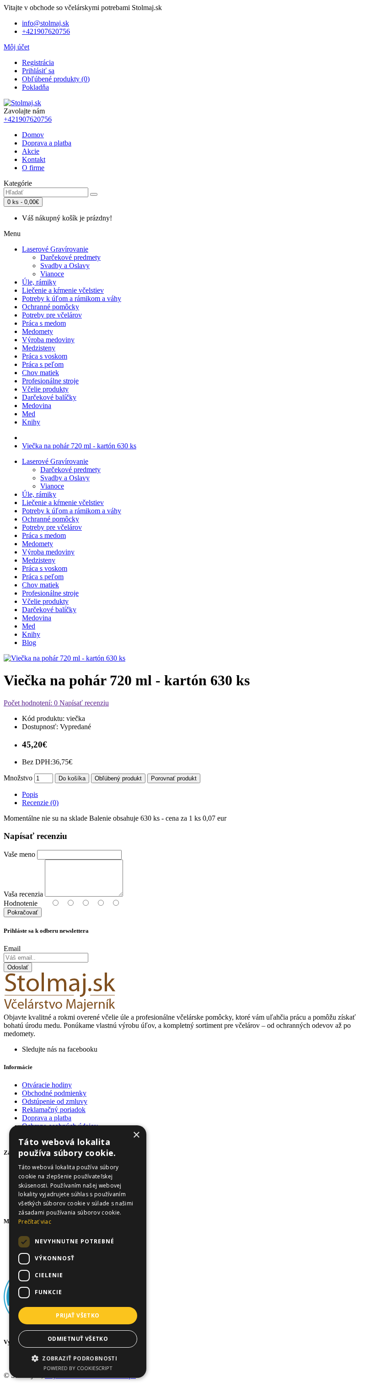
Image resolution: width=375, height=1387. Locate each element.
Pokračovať (22, 912)
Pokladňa (35, 87)
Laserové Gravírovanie (55, 249)
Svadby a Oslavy (65, 265)
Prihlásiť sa (38, 71)
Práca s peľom (43, 364)
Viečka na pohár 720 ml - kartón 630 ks (79, 446)
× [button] (136, 1135)
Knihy (31, 422)
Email (12, 948)
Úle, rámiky (39, 282)
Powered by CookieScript (77, 1368)
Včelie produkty (45, 389)
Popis (30, 794)
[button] (77, 1358)
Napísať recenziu (83, 703)
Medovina (36, 405)
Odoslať (17, 967)
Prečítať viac (34, 1222)
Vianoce (52, 274)
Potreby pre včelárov (52, 315)
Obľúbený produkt (118, 778)
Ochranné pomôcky (50, 307)
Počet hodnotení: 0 (31, 703)
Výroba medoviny (48, 340)
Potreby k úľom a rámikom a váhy (71, 298)
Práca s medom (44, 323)
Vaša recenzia (23, 894)
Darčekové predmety (70, 257)
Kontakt (33, 159)
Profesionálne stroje (50, 381)
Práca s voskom (44, 356)
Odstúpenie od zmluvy (54, 1101)
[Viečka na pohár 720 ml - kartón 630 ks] (64, 658)
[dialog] (77, 1251)
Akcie (30, 151)
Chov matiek (40, 372)
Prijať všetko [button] (77, 1315)
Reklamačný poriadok (54, 1109)
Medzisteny (38, 348)
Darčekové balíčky (49, 397)
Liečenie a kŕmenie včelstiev (63, 290)
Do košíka (72, 778)
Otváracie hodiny (47, 1085)
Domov (33, 135)
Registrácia (38, 62)
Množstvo (18, 778)
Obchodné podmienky (54, 1093)
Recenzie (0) (40, 802)
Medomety (37, 331)
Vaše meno (19, 854)
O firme (33, 168)
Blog (29, 642)
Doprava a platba (46, 143)
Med (28, 414)
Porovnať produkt (174, 778)
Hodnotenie (21, 903)
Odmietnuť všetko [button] (78, 1339)
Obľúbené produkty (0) (56, 79)
